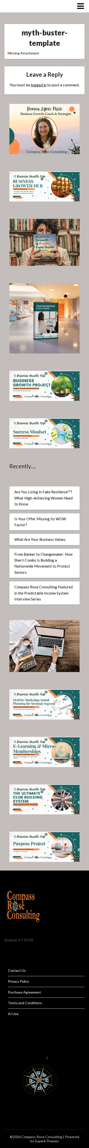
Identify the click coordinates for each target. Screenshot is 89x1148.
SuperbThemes (47, 1141)
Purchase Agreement (24, 992)
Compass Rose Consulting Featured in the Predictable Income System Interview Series (43, 593)
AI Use (13, 1014)
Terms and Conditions (25, 1003)
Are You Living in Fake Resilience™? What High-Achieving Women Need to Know (43, 498)
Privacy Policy (18, 981)
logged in (38, 84)
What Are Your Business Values (40, 539)
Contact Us (17, 970)
